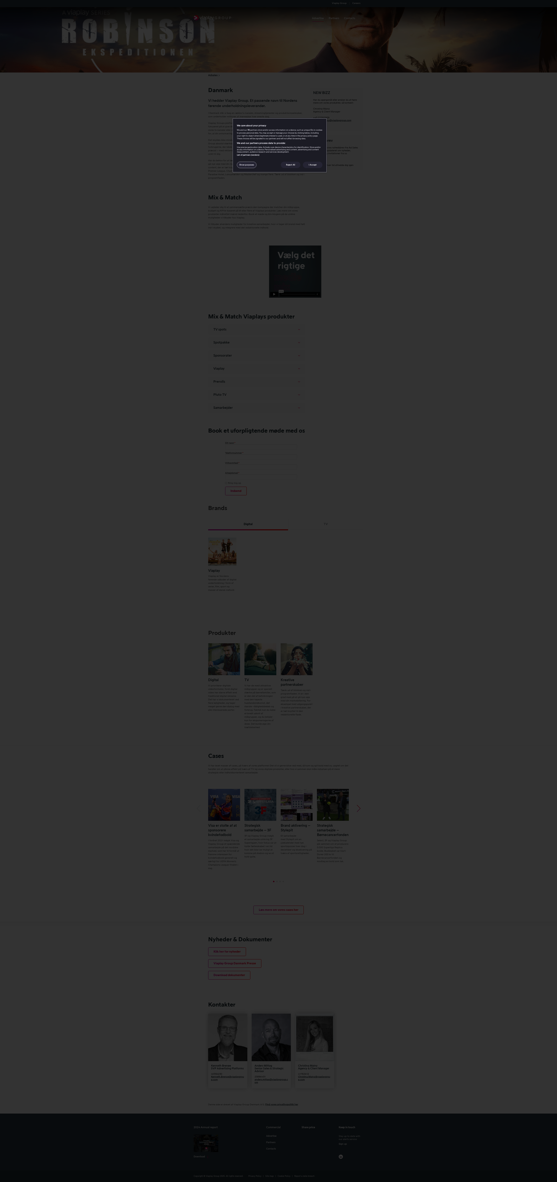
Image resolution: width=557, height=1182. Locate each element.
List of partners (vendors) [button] (248, 155)
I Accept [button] (313, 165)
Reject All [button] (290, 165)
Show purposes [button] (246, 165)
